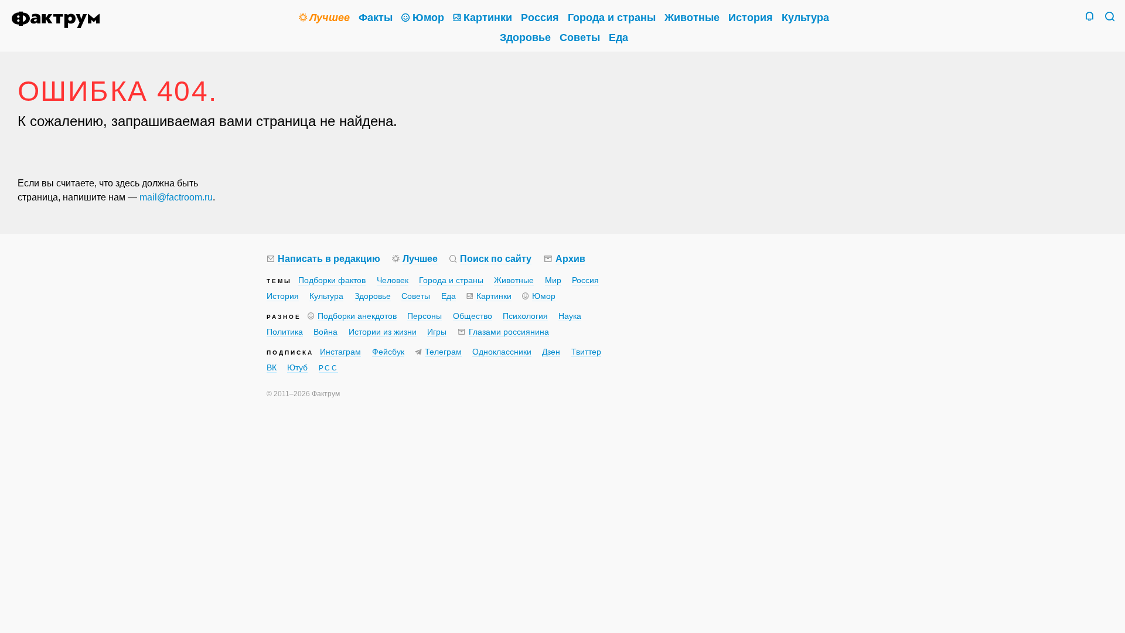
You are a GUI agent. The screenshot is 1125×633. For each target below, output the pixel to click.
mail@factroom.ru (176, 197)
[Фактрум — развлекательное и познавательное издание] (59, 20)
